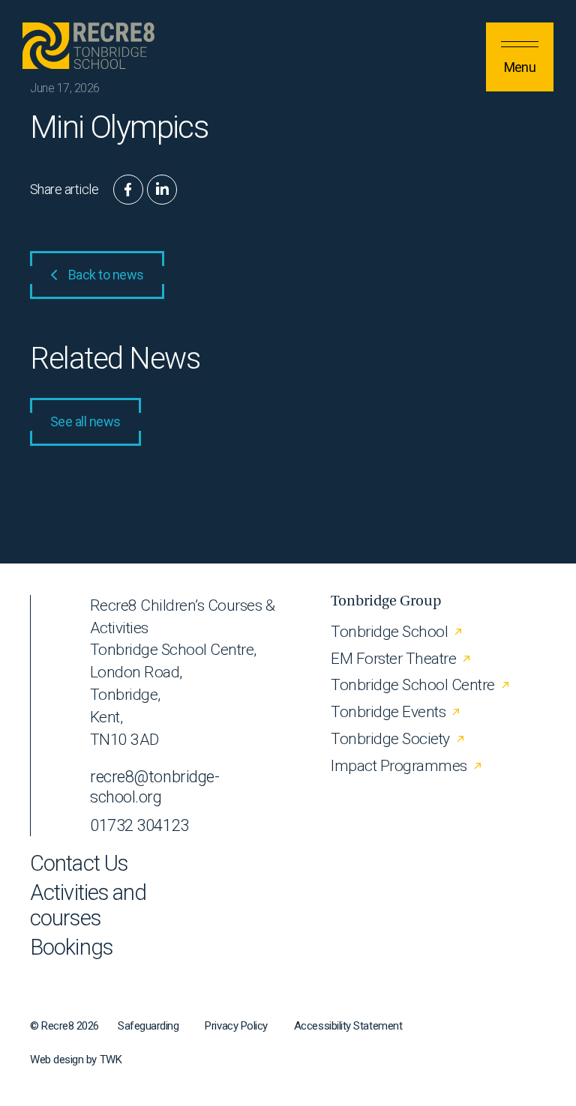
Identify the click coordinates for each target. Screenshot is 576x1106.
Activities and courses (88, 905)
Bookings (71, 947)
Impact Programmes (398, 766)
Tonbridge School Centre (412, 685)
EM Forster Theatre (393, 659)
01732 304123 (139, 825)
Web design (56, 1059)
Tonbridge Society (390, 739)
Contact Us (79, 863)
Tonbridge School (389, 632)
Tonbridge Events (388, 712)
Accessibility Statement (348, 1026)
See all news (85, 421)
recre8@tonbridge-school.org (155, 787)
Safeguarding (148, 1026)
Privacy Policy (236, 1026)
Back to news (106, 274)
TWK (111, 1059)
